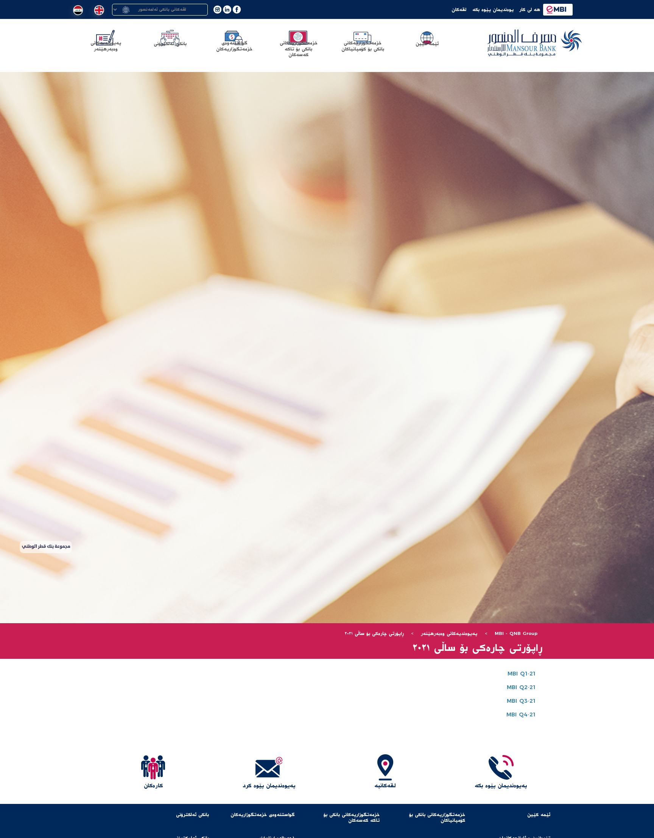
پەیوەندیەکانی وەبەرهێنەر (449, 633)
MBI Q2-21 (521, 687)
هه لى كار (529, 9)
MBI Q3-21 (521, 701)
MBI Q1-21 (522, 674)
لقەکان (459, 9)
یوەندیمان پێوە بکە (493, 9)
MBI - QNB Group (516, 633)
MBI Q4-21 (521, 715)
